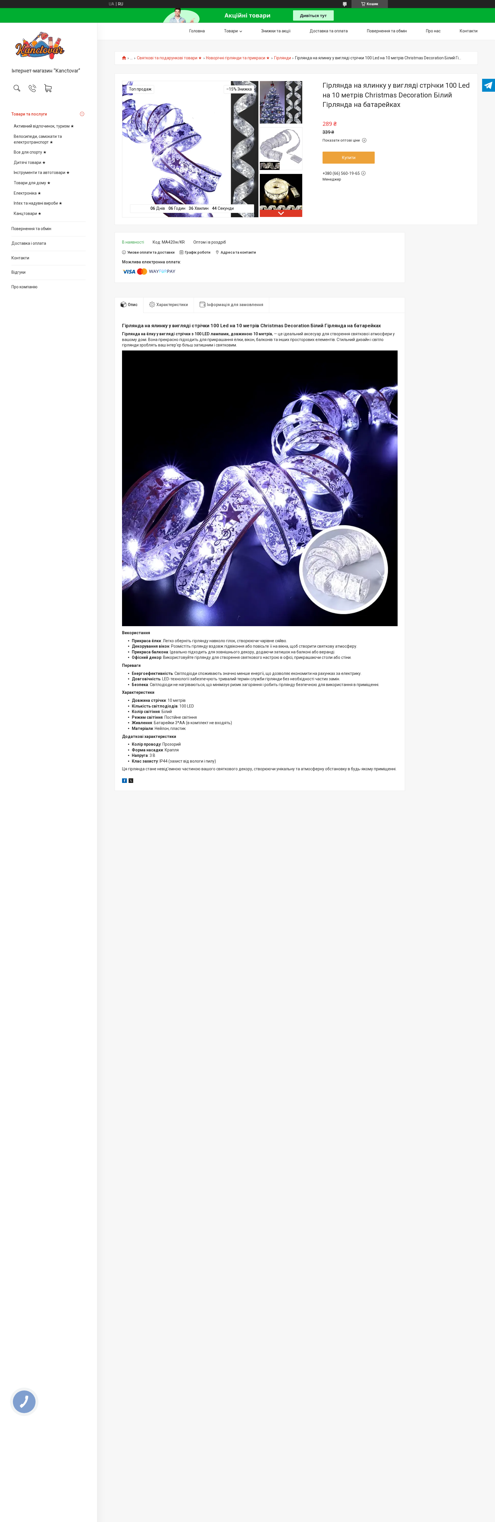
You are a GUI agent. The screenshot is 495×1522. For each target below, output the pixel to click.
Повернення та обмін (31, 228)
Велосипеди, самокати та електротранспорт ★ (38, 139)
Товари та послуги (29, 114)
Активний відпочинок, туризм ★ (44, 126)
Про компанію (24, 287)
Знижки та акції (275, 31)
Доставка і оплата (28, 243)
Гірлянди (282, 58)
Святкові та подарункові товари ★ (169, 58)
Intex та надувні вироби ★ (38, 203)
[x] (131, 781)
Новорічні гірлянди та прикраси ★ (238, 58)
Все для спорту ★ (30, 152)
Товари (231, 31)
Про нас (433, 31)
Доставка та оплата (329, 31)
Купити (348, 157)
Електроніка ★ (27, 193)
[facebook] (124, 781)
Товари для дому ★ (32, 183)
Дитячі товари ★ (30, 162)
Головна (197, 31)
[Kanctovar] (48, 45)
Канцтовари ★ (28, 213)
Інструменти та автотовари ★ (42, 172)
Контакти (20, 258)
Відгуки (18, 272)
